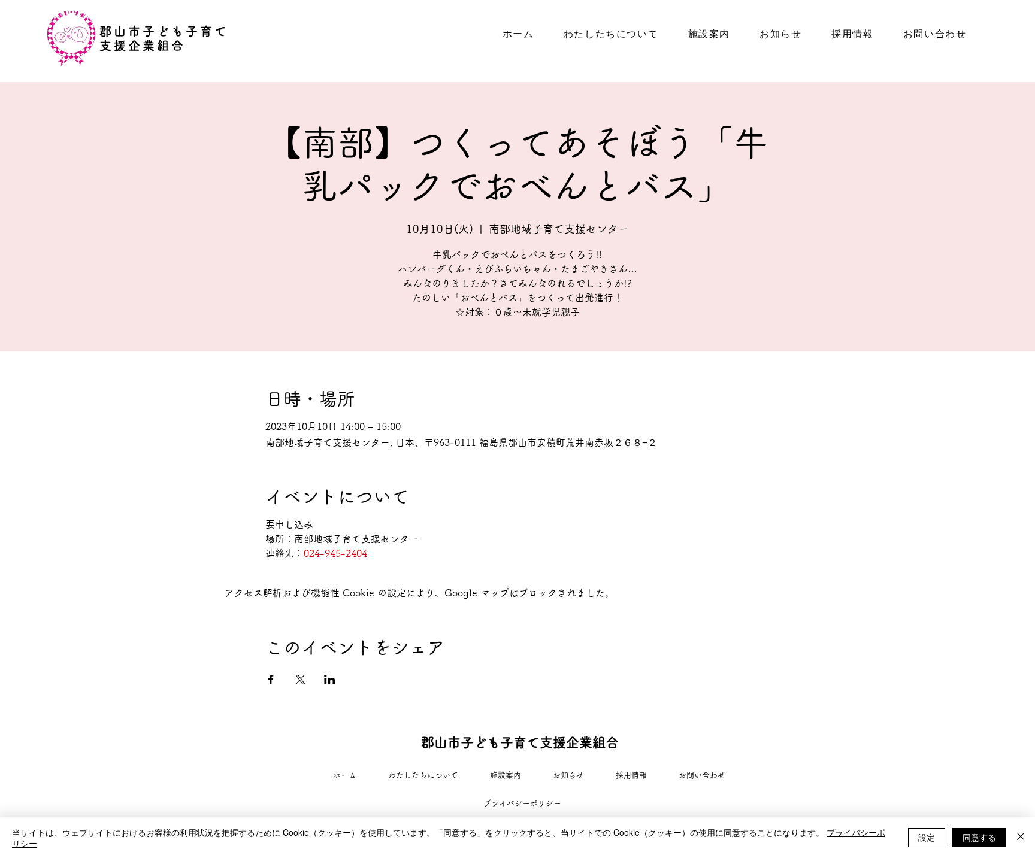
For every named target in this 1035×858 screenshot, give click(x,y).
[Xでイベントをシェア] (300, 679)
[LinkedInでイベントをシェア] (329, 679)
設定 (926, 837)
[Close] (1020, 837)
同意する (979, 837)
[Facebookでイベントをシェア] (271, 679)
